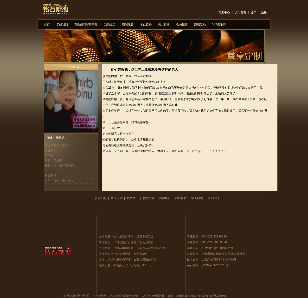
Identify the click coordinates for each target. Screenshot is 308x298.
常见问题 (197, 198)
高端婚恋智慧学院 (85, 24)
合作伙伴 (116, 198)
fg (46, 170)
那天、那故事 (53, 160)
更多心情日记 (55, 138)
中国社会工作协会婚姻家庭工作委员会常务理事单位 (132, 248)
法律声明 (165, 198)
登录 (254, 12)
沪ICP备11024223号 (214, 265)
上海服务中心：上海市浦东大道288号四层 (126, 236)
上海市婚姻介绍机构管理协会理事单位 (123, 253)
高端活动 (200, 24)
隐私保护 (181, 198)
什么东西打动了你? (57, 145)
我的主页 (110, 24)
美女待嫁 (164, 24)
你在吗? (50, 150)
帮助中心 (224, 12)
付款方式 (148, 198)
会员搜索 (182, 24)
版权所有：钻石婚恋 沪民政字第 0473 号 (125, 265)
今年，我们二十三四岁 (59, 180)
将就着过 (50, 175)
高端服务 (128, 24)
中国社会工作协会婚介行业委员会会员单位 (126, 242)
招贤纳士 (132, 198)
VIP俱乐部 (219, 24)
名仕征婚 (146, 24)
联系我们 (213, 198)
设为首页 (240, 12)
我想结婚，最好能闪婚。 (61, 165)
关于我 (49, 155)
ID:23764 (73, 67)
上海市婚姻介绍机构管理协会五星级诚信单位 (128, 259)
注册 (264, 12)
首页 (47, 24)
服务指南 (100, 198)
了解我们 (62, 24)
